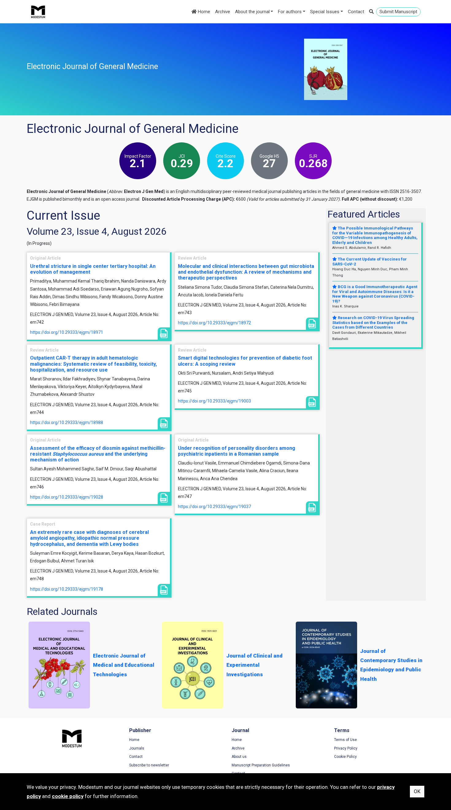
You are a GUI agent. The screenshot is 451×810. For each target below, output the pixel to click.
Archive (222, 11)
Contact (356, 11)
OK (417, 791)
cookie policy (67, 796)
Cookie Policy (345, 756)
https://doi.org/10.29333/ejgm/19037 (214, 506)
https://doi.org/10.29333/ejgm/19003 (214, 401)
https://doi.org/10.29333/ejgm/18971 (66, 332)
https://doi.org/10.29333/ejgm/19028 (66, 497)
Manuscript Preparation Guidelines (261, 765)
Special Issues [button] (324, 11)
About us (239, 756)
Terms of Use (345, 740)
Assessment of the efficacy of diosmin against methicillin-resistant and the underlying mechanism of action (97, 454)
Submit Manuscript (398, 11)
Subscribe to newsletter (149, 765)
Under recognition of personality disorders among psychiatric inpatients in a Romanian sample (236, 451)
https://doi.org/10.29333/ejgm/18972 (214, 322)
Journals (136, 748)
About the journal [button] (252, 11)
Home (203, 11)
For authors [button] (290, 11)
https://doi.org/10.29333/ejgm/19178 (66, 589)
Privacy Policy (345, 748)
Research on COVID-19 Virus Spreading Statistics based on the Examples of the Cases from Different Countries (373, 322)
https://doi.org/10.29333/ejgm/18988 (66, 422)
